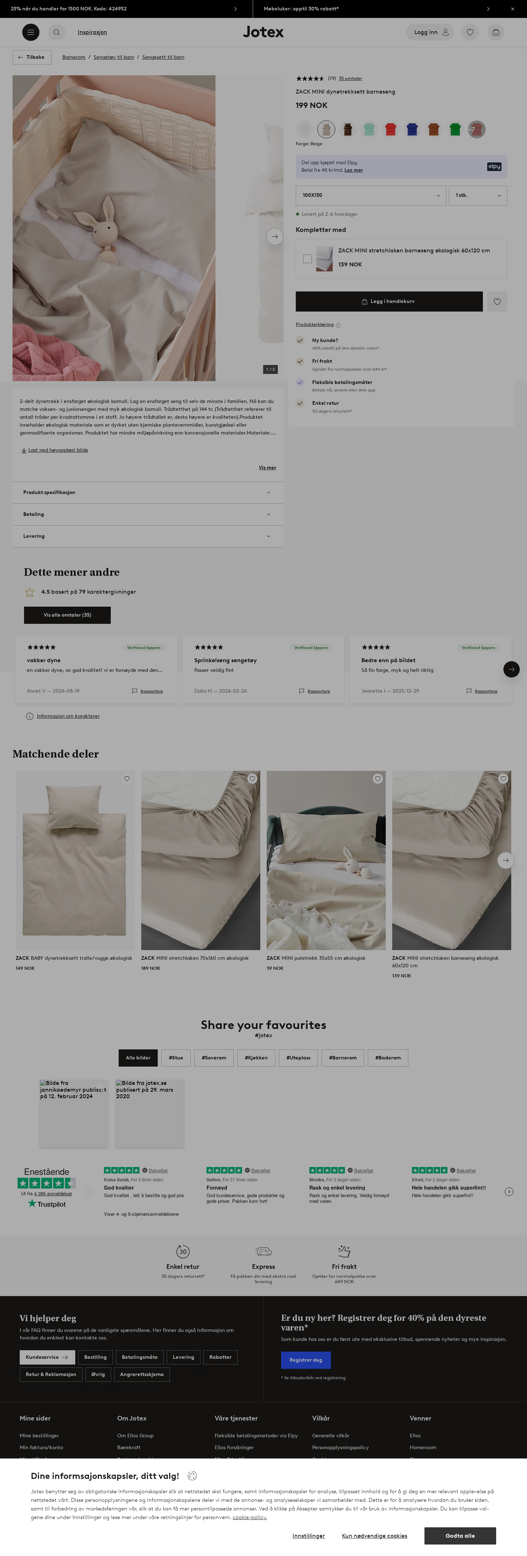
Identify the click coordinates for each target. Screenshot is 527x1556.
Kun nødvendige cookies (374, 1535)
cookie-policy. (250, 1517)
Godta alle (460, 1535)
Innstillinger (309, 1535)
